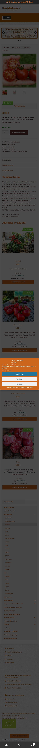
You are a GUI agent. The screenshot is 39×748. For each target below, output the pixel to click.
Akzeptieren (19, 374)
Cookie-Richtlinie (10, 387)
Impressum (30, 387)
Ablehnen (19, 379)
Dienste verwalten (7, 370)
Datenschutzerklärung (21, 387)
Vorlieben (19, 384)
